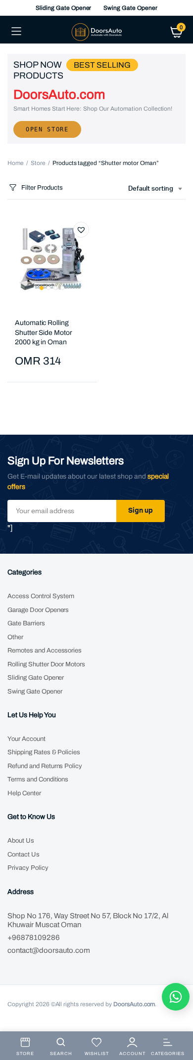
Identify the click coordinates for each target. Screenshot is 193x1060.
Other (15, 637)
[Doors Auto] (96, 31)
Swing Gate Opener (130, 7)
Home (15, 163)
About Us (20, 840)
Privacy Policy (27, 867)
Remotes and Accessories (44, 650)
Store (38, 163)
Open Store (47, 129)
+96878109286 (33, 937)
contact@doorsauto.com (48, 950)
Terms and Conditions (37, 779)
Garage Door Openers (38, 610)
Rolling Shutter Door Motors (46, 664)
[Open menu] (16, 32)
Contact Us (23, 854)
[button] (81, 230)
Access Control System (40, 596)
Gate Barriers (26, 623)
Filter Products (42, 187)
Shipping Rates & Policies (43, 752)
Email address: (61, 511)
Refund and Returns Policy (44, 766)
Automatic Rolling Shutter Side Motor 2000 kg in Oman (43, 332)
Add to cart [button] (24, 402)
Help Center (24, 793)
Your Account (26, 738)
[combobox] (155, 189)
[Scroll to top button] (177, 1020)
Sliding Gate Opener (63, 7)
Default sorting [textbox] (150, 189)
